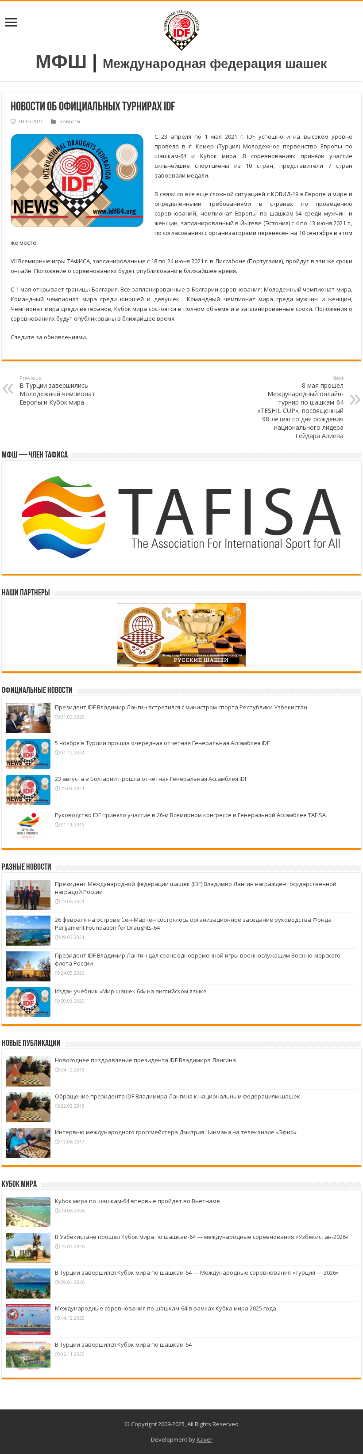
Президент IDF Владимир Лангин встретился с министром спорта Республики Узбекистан (181, 707)
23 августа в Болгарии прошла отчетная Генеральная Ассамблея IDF (151, 779)
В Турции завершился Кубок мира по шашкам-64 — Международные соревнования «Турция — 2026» (197, 1272)
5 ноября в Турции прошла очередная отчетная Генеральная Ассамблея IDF (162, 743)
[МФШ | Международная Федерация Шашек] (181, 28)
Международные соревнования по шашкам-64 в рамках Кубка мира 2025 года (165, 1308)
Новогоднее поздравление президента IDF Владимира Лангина (145, 1060)
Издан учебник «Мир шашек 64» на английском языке (131, 991)
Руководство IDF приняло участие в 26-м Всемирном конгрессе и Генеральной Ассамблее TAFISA (190, 815)
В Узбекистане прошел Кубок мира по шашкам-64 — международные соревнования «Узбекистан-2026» (201, 1237)
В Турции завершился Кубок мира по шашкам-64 (123, 1344)
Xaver (204, 1439)
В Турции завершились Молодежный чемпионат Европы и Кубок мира (57, 390)
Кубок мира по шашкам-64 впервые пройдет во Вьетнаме (137, 1201)
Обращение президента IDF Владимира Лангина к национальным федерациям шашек (177, 1096)
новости (69, 121)
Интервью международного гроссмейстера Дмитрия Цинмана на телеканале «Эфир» (176, 1132)
